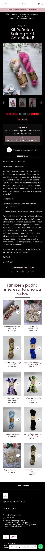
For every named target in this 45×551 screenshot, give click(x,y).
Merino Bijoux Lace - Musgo (33, 471)
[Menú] (2, 3)
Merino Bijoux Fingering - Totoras (12, 363)
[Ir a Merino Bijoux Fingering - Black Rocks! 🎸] (33, 419)
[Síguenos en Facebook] (14, 501)
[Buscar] (6, 3)
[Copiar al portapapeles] (33, 271)
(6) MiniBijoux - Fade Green (33, 399)
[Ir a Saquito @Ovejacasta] (12, 455)
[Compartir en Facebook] (12, 271)
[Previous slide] (4, 103)
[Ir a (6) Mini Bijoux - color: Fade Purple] (12, 384)
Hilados (14, 14)
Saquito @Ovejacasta (12, 470)
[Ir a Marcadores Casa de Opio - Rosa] (12, 312)
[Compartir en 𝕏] (17, 271)
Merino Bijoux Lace (12, 434)
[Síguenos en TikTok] (21, 501)
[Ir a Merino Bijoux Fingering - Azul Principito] (33, 348)
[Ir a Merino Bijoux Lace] (12, 419)
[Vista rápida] (18, 312)
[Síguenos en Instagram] (11, 501)
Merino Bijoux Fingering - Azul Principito (33, 363)
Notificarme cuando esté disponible (22, 140)
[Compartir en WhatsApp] (22, 271)
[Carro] (42, 4)
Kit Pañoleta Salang (21, 16)
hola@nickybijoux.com (13, 515)
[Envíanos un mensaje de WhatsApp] (40, 546)
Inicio (7, 14)
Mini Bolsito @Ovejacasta (33, 328)
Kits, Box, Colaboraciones (29, 14)
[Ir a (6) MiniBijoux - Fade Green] (33, 384)
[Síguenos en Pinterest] (24, 501)
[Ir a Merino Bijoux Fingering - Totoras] (12, 348)
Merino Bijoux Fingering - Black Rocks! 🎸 (33, 435)
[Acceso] (38, 3)
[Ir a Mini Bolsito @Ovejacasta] (33, 312)
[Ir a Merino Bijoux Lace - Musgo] (33, 455)
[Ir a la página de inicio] (22, 4)
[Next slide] (40, 103)
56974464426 (10, 518)
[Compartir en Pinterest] (28, 271)
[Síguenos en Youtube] (17, 501)
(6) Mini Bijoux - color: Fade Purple (12, 399)
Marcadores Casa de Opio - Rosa (12, 328)
